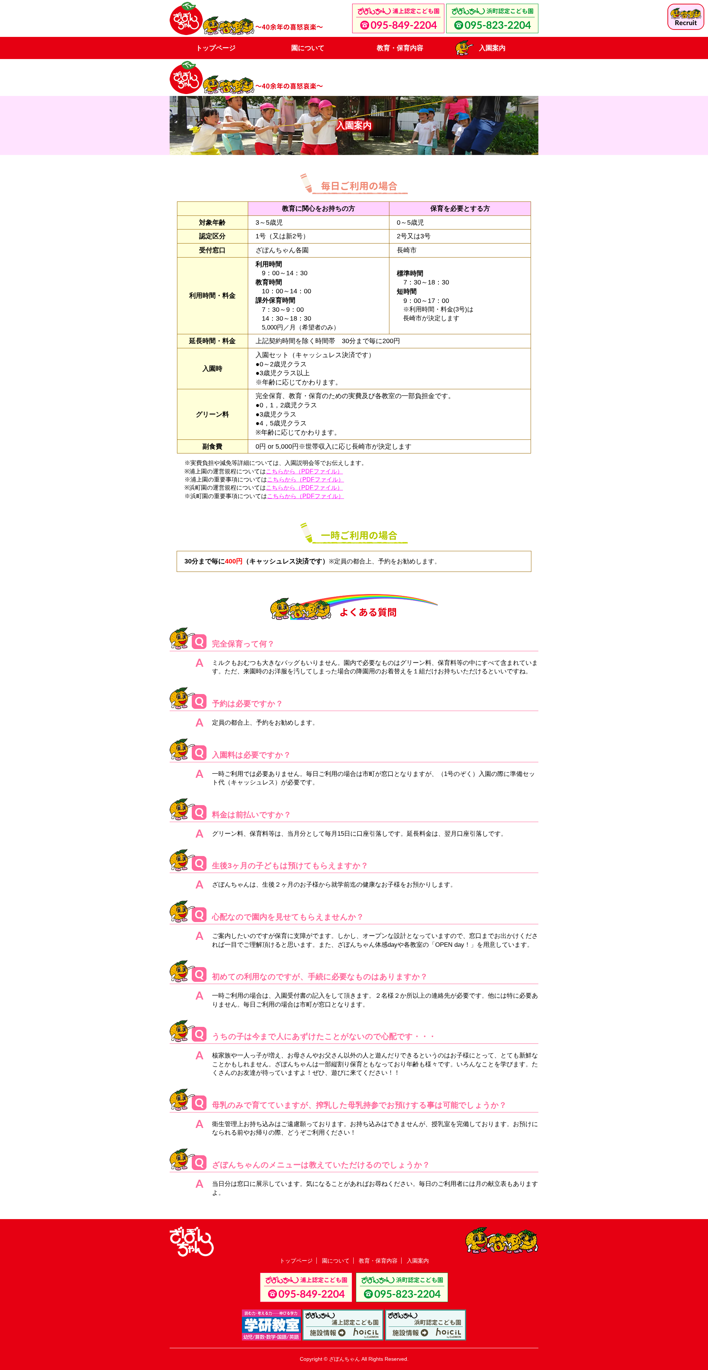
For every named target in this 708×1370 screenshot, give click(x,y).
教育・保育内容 (400, 48)
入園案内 (492, 48)
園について (307, 48)
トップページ (216, 48)
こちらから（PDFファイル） (304, 471)
